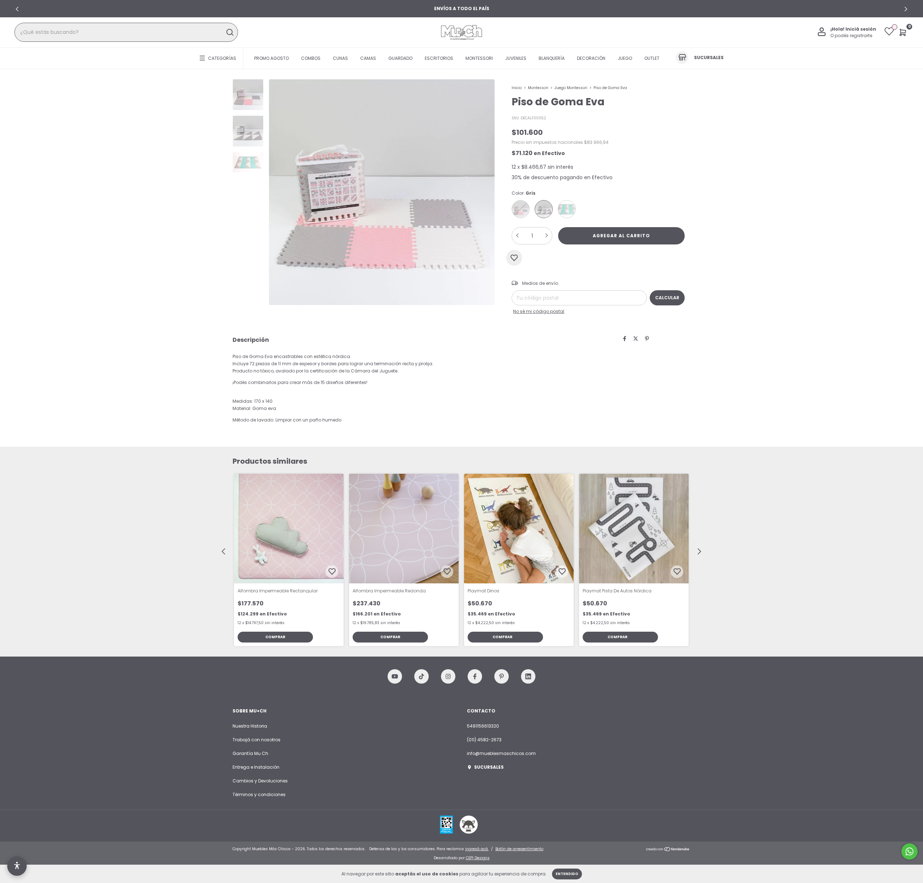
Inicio (517, 87)
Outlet (651, 58)
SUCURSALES (489, 767)
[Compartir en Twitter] (635, 339)
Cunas (340, 58)
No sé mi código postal (538, 311)
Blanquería (552, 58)
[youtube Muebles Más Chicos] (395, 676)
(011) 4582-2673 (484, 740)
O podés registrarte (851, 35)
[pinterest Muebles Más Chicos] (501, 676)
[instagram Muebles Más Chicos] (448, 676)
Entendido (567, 874)
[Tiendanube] (667, 849)
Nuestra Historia (250, 726)
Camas (368, 58)
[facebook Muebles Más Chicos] (475, 676)
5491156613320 (483, 726)
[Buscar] (229, 32)
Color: (523, 193)
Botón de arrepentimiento (519, 849)
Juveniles (515, 58)
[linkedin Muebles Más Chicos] (528, 676)
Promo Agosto (271, 58)
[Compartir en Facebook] (624, 339)
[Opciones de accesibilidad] (17, 866)
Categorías (222, 58)
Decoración (591, 58)
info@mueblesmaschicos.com (501, 753)
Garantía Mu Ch (250, 753)
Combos (311, 58)
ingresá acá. (477, 849)
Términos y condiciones (259, 794)
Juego (625, 58)
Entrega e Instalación (256, 767)
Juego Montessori (571, 87)
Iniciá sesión (860, 29)
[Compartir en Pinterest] (647, 339)
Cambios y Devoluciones (260, 781)
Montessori (479, 58)
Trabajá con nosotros (257, 740)
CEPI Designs (478, 858)
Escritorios (439, 58)
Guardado (400, 58)
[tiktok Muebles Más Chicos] (421, 676)
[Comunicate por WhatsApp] (909, 851)
